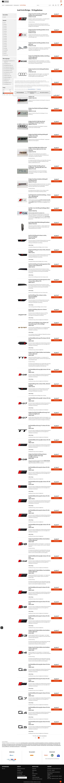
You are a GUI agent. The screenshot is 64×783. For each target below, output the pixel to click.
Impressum (39, 89)
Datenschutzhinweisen (31, 89)
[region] (32, 87)
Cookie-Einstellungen (20, 92)
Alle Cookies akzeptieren (44, 92)
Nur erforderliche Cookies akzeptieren (32, 92)
